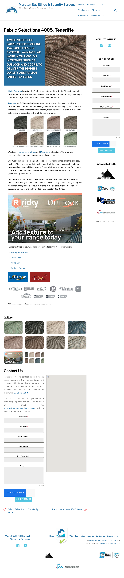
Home (81, 5)
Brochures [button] (111, 536)
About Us (96, 10)
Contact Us (83, 16)
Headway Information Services (109, 543)
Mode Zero (45, 152)
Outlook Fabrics (18, 268)
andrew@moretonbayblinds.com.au (19, 408)
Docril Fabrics (17, 258)
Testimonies (83, 10)
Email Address (23, 436)
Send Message (23, 499)
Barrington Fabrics (27, 152)
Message (23, 466)
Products (90, 5)
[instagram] (110, 45)
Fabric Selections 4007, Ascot (67, 509)
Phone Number (23, 446)
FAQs (104, 5)
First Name (23, 417)
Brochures (95, 16)
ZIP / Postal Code (23, 456)
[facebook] (102, 45)
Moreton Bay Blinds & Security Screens (102, 540)
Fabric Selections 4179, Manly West (23, 511)
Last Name (23, 426)
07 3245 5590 (21, 393)
